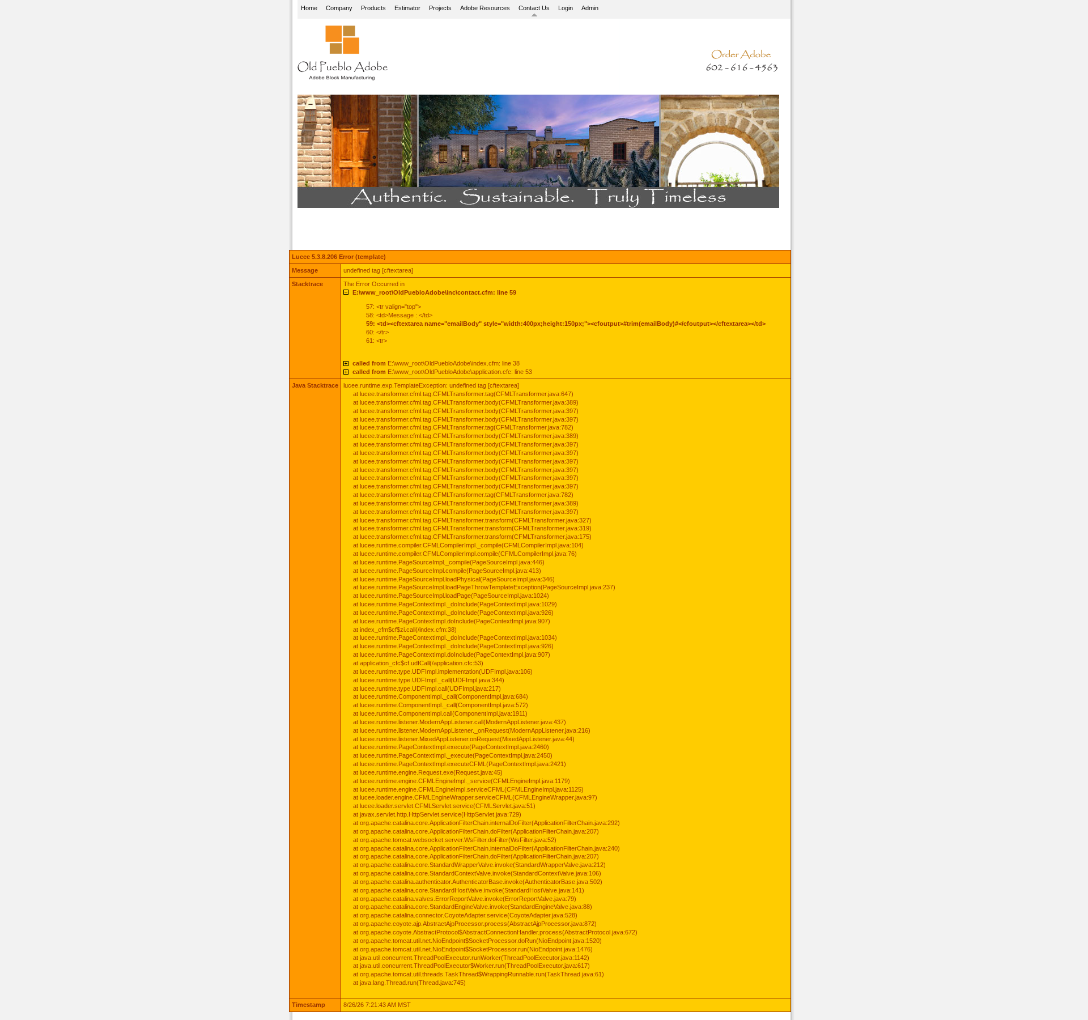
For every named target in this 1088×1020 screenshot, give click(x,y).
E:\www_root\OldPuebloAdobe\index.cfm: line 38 (436, 363)
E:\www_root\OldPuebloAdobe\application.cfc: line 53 (442, 371)
